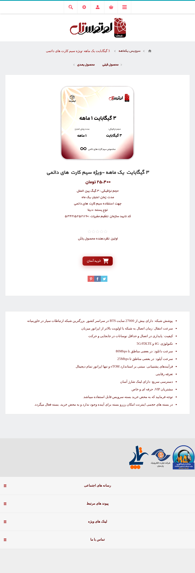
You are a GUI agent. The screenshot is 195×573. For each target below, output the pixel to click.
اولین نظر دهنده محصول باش (98, 238)
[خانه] (149, 51)
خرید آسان (94, 261)
